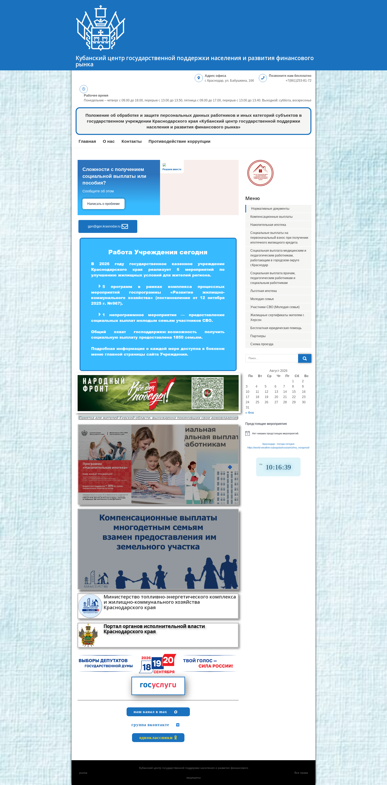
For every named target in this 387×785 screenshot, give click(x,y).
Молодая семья (262, 299)
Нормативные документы (270, 208)
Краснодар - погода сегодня (278, 444)
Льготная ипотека (263, 291)
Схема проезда (261, 344)
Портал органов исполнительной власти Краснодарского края (154, 629)
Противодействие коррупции (179, 141)
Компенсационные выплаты (271, 216)
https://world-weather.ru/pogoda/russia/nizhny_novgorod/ (278, 447)
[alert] (278, 433)
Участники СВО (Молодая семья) (275, 307)
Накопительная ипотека (268, 224)
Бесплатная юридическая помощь (276, 328)
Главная (87, 141)
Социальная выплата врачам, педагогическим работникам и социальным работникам (272, 278)
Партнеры (258, 336)
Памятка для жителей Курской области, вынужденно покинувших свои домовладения (158, 417)
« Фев (249, 412)
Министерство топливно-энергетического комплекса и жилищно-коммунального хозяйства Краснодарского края (170, 602)
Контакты (132, 141)
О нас (109, 141)
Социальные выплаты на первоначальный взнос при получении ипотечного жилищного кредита (279, 237)
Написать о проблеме (103, 203)
